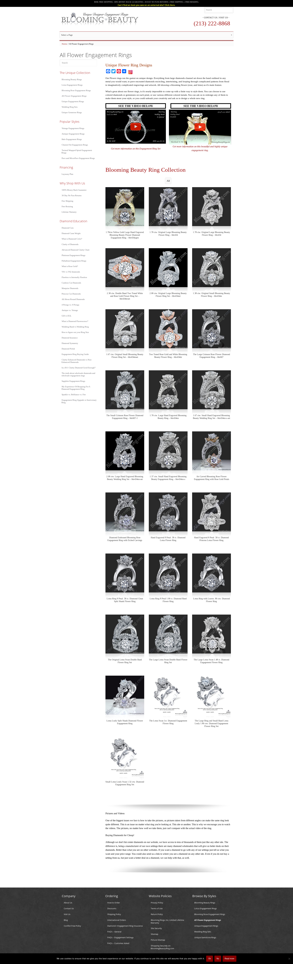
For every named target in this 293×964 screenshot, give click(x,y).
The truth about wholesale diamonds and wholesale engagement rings (78, 374)
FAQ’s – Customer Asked (118, 943)
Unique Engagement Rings (73, 101)
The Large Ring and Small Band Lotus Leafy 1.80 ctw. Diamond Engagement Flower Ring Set (211, 723)
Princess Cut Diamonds (71, 294)
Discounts (111, 908)
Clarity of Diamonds (70, 244)
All (168, 181)
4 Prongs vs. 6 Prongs (70, 305)
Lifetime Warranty (69, 212)
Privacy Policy (157, 902)
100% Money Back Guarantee (74, 190)
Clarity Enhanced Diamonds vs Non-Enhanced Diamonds (76, 361)
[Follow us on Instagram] (130, 71)
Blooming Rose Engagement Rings (76, 90)
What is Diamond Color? (72, 239)
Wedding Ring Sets (70, 107)
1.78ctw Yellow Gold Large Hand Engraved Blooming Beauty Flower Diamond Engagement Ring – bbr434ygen (125, 235)
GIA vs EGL (66, 316)
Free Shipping (67, 201)
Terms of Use (157, 908)
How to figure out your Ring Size (75, 332)
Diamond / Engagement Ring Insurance (125, 925)
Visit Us (223, 17)
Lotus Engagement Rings (72, 85)
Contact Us (210, 17)
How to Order (113, 902)
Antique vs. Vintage (70, 310)
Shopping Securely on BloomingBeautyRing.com (162, 947)
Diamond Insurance (70, 338)
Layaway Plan (67, 174)
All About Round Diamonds (73, 299)
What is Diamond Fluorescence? (75, 321)
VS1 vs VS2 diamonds (71, 272)
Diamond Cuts (68, 228)
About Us (68, 902)
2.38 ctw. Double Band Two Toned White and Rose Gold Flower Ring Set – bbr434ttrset (125, 296)
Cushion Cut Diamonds (71, 283)
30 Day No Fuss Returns (71, 195)
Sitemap (154, 934)
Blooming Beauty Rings (72, 79)
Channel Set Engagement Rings (75, 145)
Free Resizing (67, 206)
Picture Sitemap (158, 940)
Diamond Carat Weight (71, 233)
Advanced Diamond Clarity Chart (75, 250)
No (218, 958)
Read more (229, 958)
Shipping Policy (114, 914)
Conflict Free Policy (72, 925)
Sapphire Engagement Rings (73, 381)
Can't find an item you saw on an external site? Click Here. (146, 5)
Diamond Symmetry (70, 343)
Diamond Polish (68, 349)
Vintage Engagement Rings (73, 128)
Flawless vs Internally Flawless (74, 277)
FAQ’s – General (114, 931)
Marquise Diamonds (70, 288)
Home (64, 44)
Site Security (156, 928)
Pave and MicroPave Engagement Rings (78, 158)
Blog (66, 920)
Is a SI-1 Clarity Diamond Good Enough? (79, 368)
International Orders (116, 920)
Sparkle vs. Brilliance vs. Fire (74, 394)
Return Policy (157, 914)
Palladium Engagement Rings (74, 261)
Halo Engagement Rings (72, 139)
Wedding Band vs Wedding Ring (75, 327)
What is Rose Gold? (70, 266)
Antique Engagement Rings (73, 134)
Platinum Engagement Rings (73, 255)
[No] (289, 958)
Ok (209, 958)
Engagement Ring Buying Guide (75, 354)
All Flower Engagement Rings (74, 96)
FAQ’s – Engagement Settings (120, 937)
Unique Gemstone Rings (72, 112)
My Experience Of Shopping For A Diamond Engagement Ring (75, 387)
